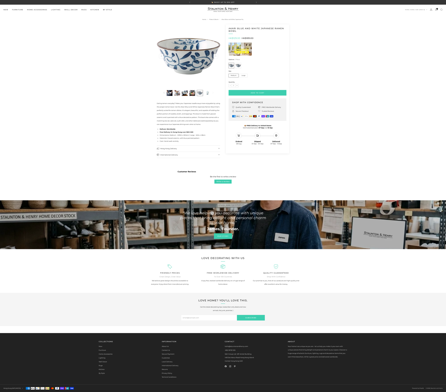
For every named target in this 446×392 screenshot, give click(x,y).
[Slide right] (213, 93)
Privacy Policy (167, 373)
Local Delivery (167, 362)
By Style (107, 10)
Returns (165, 369)
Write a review (223, 181)
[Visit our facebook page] (225, 366)
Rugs (84, 10)
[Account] (431, 9)
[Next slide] (215, 56)
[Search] (441, 9)
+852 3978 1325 (230, 350)
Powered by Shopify (418, 388)
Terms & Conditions (169, 377)
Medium (233, 75)
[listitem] (223, 2)
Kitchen (94, 10)
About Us (165, 346)
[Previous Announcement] (189, 2)
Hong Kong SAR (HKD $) (415, 9)
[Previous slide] (161, 56)
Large (243, 75)
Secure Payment (168, 354)
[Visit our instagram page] (230, 366)
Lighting (56, 10)
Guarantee (166, 358)
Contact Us (166, 350)
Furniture (17, 10)
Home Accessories (37, 10)
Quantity (232, 82)
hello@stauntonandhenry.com (236, 346)
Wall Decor (71, 10)
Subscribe (250, 318)
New (5, 10)
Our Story (223, 236)
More (238, 2)
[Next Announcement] (256, 2)
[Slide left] (164, 93)
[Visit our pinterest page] (234, 366)
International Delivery (170, 365)
